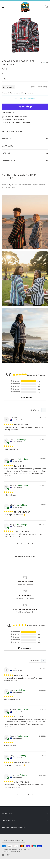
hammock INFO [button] (8, 820)
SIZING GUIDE (7, 146)
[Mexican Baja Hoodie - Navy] (25, 335)
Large (6, 79)
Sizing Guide (8, 87)
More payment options (9, 112)
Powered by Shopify (11, 852)
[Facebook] (3, 855)
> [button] (32, 543)
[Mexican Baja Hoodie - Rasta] (25, 222)
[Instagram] (8, 855)
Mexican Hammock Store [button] (13, 827)
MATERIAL (6, 153)
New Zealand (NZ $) (12, 840)
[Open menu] (5, 7)
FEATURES (6, 138)
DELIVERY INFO (8, 160)
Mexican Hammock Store (15, 849)
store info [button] (7, 813)
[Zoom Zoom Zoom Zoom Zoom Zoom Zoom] (25, 35)
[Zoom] (8, 52)
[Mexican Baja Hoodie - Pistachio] (25, 278)
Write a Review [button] (26, 397)
